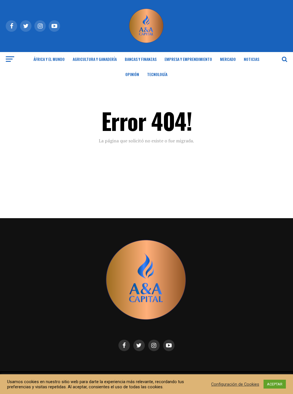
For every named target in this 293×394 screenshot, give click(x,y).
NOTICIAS (251, 59)
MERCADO (228, 59)
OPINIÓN (132, 74)
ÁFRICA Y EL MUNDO (49, 59)
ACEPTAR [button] (274, 384)
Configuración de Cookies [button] (235, 384)
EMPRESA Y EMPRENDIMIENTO (188, 59)
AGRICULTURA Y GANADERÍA (95, 59)
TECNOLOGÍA (157, 74)
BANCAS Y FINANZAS (141, 59)
